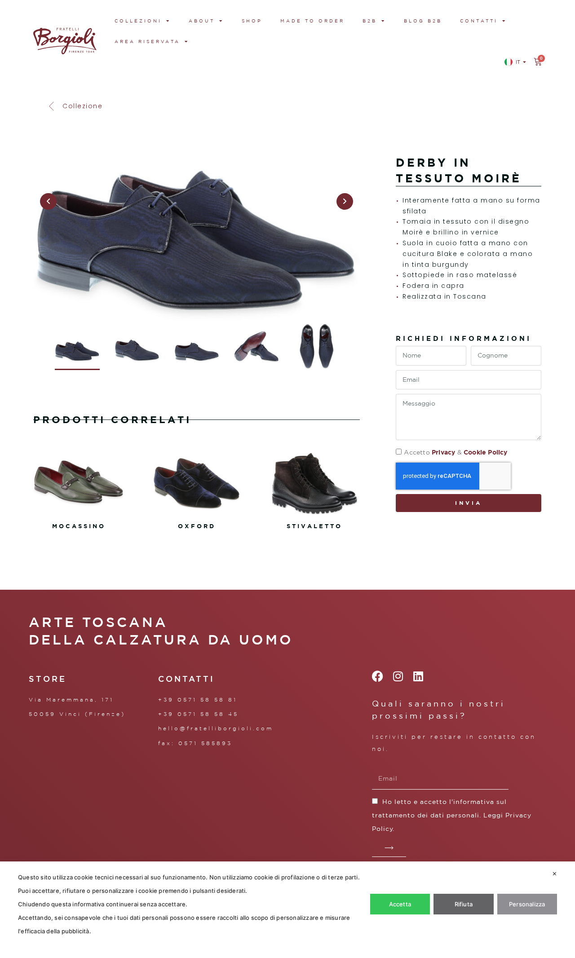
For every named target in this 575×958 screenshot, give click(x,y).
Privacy (443, 452)
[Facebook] (377, 676)
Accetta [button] (400, 904)
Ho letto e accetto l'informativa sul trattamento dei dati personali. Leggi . (451, 815)
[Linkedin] (418, 676)
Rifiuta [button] (464, 904)
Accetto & (455, 452)
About (202, 20)
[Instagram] (397, 676)
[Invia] (389, 848)
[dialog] (287, 909)
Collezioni (138, 20)
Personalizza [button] (527, 904)
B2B (370, 20)
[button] (74, 106)
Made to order (312, 20)
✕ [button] (554, 873)
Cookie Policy (486, 452)
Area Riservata (147, 41)
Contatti (479, 20)
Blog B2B (423, 20)
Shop (252, 20)
